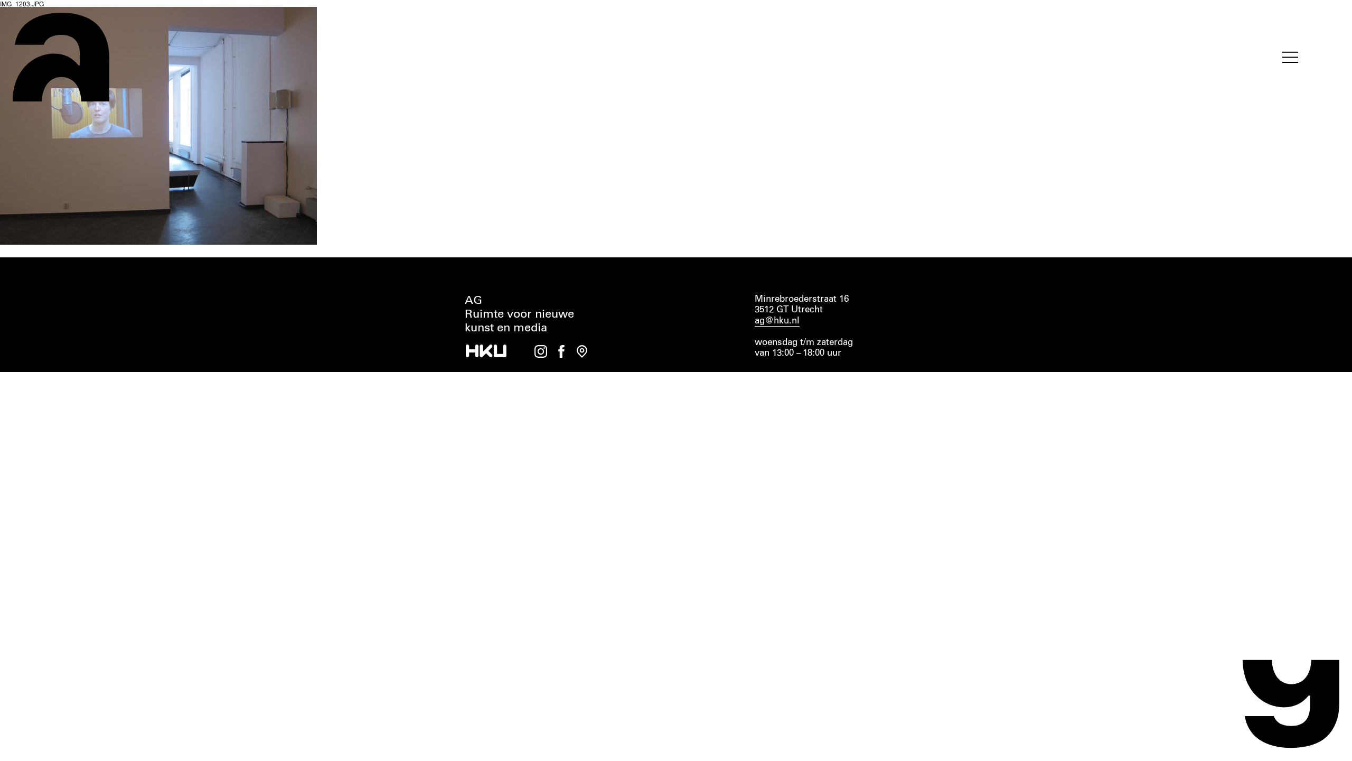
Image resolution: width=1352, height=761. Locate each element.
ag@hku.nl (777, 321)
